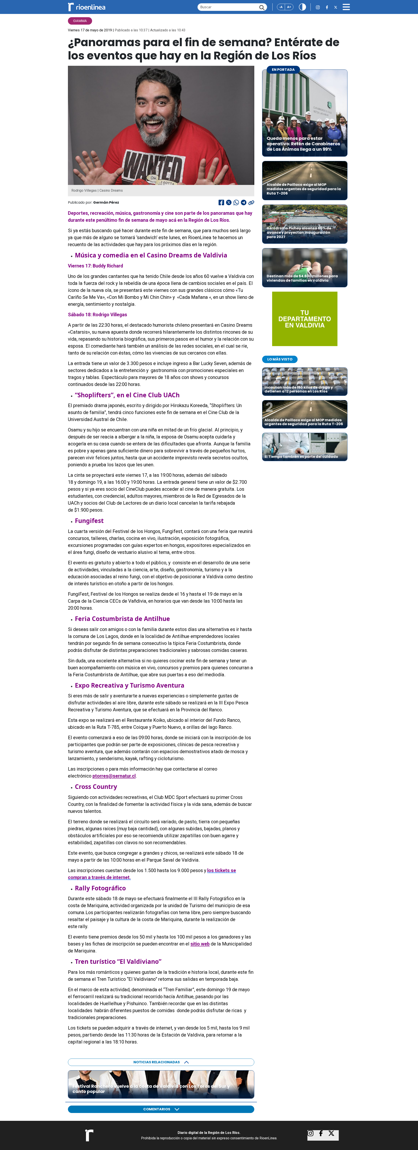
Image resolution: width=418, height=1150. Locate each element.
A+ (289, 7)
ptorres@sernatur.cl (114, 776)
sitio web (200, 944)
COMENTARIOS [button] (156, 1109)
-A (281, 7)
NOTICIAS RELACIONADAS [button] (156, 1062)
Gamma (80, 20)
